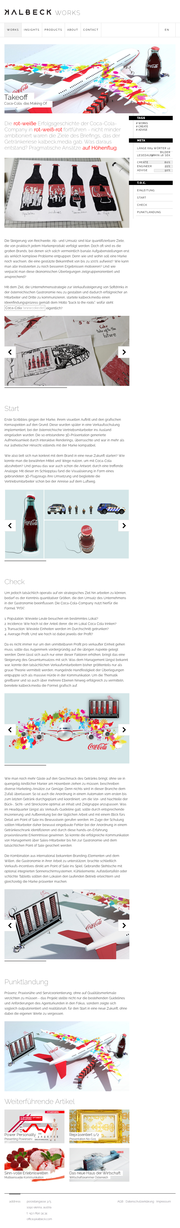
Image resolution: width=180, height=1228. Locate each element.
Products (53, 29)
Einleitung (146, 190)
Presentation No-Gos (82, 1139)
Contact (91, 29)
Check (142, 205)
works (68, 12)
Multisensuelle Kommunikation (24, 1177)
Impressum (163, 1201)
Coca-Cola (24, 308)
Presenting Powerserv (18, 1139)
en (167, 29)
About (72, 29)
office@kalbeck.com (39, 1219)
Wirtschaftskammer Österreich (88, 1177)
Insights (32, 29)
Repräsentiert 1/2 (84, 1134)
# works (142, 123)
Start (141, 197)
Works (13, 29)
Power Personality (20, 1134)
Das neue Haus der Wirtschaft (94, 1173)
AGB (120, 1201)
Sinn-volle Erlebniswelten (26, 1173)
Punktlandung (149, 212)
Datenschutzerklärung (140, 1201)
